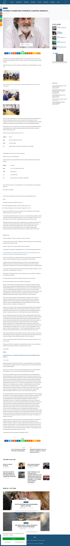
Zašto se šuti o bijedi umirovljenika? (59, 99)
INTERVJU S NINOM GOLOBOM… (7, 465)
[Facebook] (6, 53)
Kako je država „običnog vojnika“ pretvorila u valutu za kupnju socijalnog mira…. (58, 91)
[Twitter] (10, 53)
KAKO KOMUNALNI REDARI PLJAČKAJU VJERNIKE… (34, 465)
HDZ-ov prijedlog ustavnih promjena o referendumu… (18, 450)
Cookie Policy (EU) (41, 540)
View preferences (19, 542)
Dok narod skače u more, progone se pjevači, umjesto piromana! (26, 526)
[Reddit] (14, 53)
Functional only (8, 542)
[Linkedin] (18, 53)
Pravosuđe (33, 2)
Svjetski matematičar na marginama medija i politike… (26, 505)
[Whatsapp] (22, 53)
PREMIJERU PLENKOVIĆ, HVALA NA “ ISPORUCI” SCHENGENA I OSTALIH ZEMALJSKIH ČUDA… (38, 451)
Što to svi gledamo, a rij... (61, 37)
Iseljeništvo (45, 2)
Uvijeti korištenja (33, 540)
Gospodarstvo (19, 2)
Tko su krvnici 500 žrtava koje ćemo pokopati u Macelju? (59, 86)
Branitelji (53, 2)
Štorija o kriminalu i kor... (61, 42)
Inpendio (41, 543)
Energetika (26, 2)
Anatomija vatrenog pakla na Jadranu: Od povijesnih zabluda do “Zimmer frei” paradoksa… (9, 474)
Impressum (11, 534)
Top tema (39, 2)
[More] (39, 53)
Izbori (58, 2)
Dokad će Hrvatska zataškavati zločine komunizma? (58, 103)
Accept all (14, 538)
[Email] (26, 53)
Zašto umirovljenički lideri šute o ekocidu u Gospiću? (59, 96)
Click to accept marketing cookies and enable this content (59, 58)
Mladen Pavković (23, 507)
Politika (12, 2)
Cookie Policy (5, 534)
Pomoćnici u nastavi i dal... (62, 27)
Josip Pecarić (27, 44)
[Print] (30, 53)
